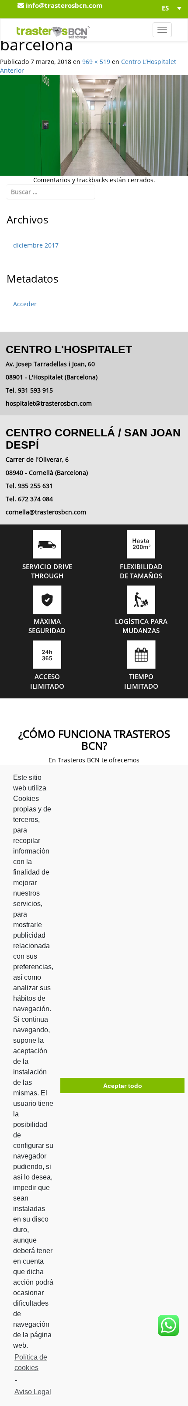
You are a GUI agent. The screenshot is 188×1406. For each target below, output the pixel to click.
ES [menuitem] (165, 8)
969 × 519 (96, 61)
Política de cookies (30, 1362)
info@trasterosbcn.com (63, 5)
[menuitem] (168, 8)
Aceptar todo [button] (122, 1085)
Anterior (12, 70)
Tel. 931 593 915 (29, 390)
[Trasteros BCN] (53, 30)
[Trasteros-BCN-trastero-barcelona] (94, 124)
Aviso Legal (32, 1391)
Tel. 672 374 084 (29, 499)
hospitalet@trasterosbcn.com (49, 403)
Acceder (25, 304)
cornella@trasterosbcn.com (46, 512)
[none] (168, 8)
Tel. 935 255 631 (29, 486)
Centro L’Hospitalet (148, 61)
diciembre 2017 (36, 245)
